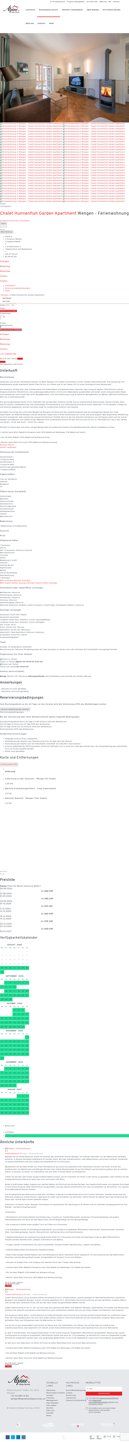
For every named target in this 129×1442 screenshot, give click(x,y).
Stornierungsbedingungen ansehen (15, 709)
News (51, 23)
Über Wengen (93, 10)
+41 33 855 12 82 (20, 1396)
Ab (4, 298)
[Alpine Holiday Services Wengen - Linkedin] (125, 1)
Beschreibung (6, 232)
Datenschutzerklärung (76, 1400)
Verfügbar (10, 1132)
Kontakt (41, 23)
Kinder (3, 323)
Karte (7, 291)
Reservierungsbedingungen (17, 288)
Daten (2, 305)
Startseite (30, 10)
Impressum (71, 1398)
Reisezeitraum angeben (11, 330)
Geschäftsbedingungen (76, 1390)
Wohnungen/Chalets (48, 10)
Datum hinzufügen (8, 311)
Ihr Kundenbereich (57, 2)
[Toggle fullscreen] (4, 871)
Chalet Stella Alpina (14, 1295)
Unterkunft (10, 286)
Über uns (30, 23)
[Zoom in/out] (6, 871)
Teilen (3, 224)
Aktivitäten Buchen (111, 10)
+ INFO (8, 1286)
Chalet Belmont (12, 1154)
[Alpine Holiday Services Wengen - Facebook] (121, 1)
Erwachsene (5, 313)
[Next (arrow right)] (4, 229)
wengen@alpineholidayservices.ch (28, 1399)
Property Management (76, 2)
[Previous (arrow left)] (1, 229)
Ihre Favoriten (92, 2)
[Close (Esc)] (1, 871)
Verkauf (49, 1395)
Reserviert (10, 1126)
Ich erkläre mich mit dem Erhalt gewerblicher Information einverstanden (102, 1410)
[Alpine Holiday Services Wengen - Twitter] (123, 1)
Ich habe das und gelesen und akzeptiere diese (104, 1401)
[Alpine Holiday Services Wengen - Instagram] (127, 1)
